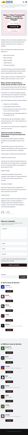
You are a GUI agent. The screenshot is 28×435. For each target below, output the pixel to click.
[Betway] (2, 307)
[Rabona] (2, 298)
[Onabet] (2, 317)
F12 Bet (7, 405)
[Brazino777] (2, 349)
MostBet (7, 415)
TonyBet (7, 366)
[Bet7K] (2, 359)
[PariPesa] (2, 288)
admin (8, 212)
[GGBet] (2, 398)
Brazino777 (8, 347)
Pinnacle (7, 324)
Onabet (7, 314)
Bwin (6, 376)
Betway (7, 305)
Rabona (7, 295)
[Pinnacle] (2, 327)
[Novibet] (2, 388)
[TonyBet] (2, 369)
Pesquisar (3, 274)
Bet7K (6, 356)
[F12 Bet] (2, 407)
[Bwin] (2, 378)
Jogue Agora (13, 26)
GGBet (7, 395)
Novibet (7, 385)
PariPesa (7, 285)
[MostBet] (2, 417)
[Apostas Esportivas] (7, 1)
